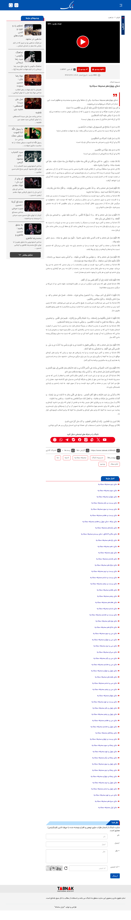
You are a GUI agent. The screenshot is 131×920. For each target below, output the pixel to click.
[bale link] (73, 440)
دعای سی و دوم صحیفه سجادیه (105, 646)
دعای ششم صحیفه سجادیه (107, 608)
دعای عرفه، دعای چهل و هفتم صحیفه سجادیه (99, 521)
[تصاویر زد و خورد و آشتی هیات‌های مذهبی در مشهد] (32, 29)
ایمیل (117, 843)
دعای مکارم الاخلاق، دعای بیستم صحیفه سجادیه (99, 534)
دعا (58, 457)
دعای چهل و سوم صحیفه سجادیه (104, 764)
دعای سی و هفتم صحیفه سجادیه (104, 720)
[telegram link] (67, 440)
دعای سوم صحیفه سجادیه (107, 490)
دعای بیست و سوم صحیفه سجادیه (104, 509)
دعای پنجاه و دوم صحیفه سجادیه (104, 770)
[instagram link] (86, 440)
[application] (83, 42)
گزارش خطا (81, 450)
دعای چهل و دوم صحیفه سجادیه (104, 782)
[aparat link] (111, 440)
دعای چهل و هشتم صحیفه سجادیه (104, 726)
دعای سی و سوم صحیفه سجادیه (105, 633)
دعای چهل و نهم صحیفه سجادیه (105, 751)
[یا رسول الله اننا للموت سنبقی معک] (32, 133)
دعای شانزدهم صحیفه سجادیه (106, 627)
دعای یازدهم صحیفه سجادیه (106, 540)
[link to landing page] (67, 5)
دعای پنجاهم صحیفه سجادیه (106, 733)
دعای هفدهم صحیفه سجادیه (106, 602)
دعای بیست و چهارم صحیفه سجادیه (103, 739)
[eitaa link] (92, 440)
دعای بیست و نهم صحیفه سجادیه (104, 702)
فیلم (118, 17)
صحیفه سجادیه (80, 457)
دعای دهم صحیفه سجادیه (107, 546)
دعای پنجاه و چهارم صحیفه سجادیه (104, 776)
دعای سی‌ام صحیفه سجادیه (107, 652)
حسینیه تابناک (97, 457)
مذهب (110, 17)
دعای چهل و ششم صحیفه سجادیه (104, 789)
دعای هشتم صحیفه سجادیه (106, 559)
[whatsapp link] (61, 440)
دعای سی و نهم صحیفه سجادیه (105, 795)
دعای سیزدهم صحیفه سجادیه (106, 801)
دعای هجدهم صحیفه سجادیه (106, 677)
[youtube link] (105, 440)
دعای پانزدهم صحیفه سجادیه (106, 528)
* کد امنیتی (114, 867)
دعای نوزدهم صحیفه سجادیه (106, 621)
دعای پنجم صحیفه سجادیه (107, 596)
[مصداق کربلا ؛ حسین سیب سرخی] (32, 205)
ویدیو (102, 464)
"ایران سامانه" (59, 907)
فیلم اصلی (94, 77)
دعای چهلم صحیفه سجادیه (107, 695)
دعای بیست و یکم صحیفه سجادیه (104, 503)
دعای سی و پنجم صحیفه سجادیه (104, 689)
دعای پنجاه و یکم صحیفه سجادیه (104, 757)
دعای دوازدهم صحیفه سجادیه (106, 565)
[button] (83, 42)
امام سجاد (114, 464)
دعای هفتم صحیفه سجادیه (107, 590)
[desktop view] (16, 5)
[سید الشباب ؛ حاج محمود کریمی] (32, 156)
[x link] (98, 440)
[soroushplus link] (80, 440)
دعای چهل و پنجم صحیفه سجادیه (104, 714)
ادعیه (67, 457)
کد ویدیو (84, 69)
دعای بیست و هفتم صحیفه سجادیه (103, 515)
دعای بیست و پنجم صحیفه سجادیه (103, 583)
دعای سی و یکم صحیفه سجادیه (105, 658)
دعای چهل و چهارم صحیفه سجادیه (104, 670)
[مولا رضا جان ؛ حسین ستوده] (32, 80)
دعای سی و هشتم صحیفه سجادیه (104, 664)
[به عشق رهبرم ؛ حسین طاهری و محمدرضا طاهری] (32, 229)
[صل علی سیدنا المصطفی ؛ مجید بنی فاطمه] (32, 103)
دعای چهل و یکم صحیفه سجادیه (104, 708)
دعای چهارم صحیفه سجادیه (107, 496)
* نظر (117, 851)
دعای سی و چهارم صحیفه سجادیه (104, 639)
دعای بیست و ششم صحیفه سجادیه (103, 577)
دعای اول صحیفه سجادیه (107, 807)
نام (118, 835)
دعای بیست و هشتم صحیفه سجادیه (103, 615)
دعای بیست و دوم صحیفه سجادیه (104, 571)
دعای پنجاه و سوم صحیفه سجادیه (104, 745)
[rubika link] (55, 440)
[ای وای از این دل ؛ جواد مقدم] (32, 182)
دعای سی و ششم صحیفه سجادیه (104, 683)
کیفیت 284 (94, 87)
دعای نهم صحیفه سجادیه (107, 552)
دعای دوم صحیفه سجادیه (107, 484)
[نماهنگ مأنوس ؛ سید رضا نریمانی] (32, 56)
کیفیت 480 (94, 82)
